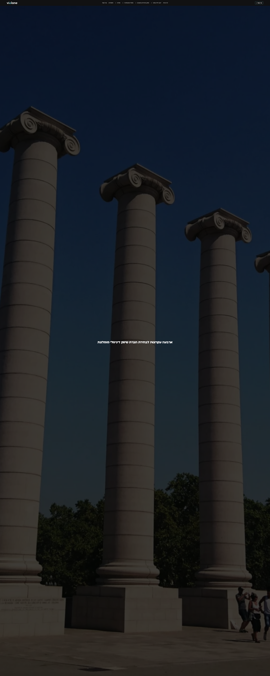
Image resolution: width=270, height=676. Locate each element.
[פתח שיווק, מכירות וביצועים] (135, 2)
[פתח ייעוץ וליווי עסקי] (151, 2)
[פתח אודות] (115, 2)
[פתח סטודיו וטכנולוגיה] (122, 2)
